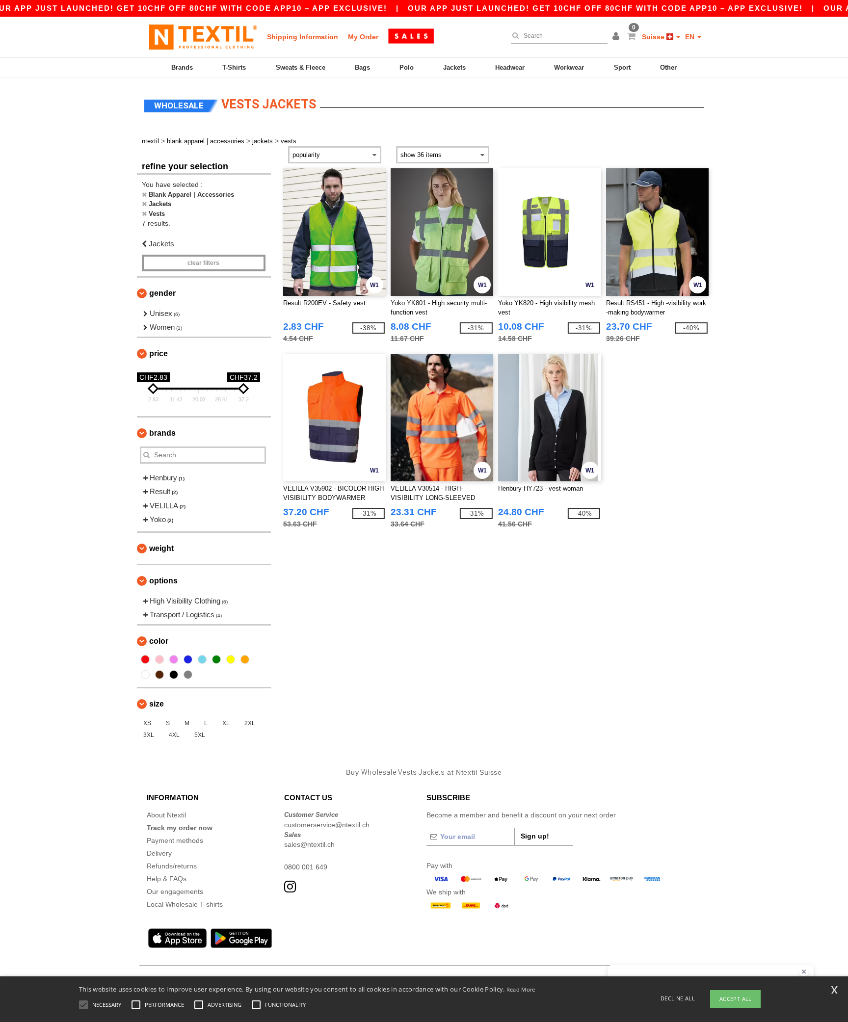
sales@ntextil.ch (309, 844)
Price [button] (158, 353)
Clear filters (203, 263)
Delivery (159, 853)
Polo (406, 67)
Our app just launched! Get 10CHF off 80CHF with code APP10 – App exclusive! (605, 8)
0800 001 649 (305, 867)
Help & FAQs (166, 879)
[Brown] (159, 674)
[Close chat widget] (804, 972)
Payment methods (175, 840)
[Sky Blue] (202, 659)
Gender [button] (162, 293)
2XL (249, 723)
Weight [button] (161, 548)
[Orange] (244, 659)
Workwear (569, 67)
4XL (174, 735)
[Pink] (159, 659)
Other (668, 67)
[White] (145, 674)
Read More (520, 989)
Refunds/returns (172, 866)
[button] (617, 37)
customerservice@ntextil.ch (327, 825)
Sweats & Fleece (300, 67)
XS (147, 723)
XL (226, 723)
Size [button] (156, 704)
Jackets (454, 67)
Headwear (510, 67)
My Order (363, 37)
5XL (199, 735)
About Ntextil (166, 815)
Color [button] (158, 641)
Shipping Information (302, 37)
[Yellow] (230, 659)
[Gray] (188, 674)
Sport (622, 67)
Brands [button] (162, 433)
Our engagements (175, 891)
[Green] (216, 659)
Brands (182, 67)
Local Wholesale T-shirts (185, 904)
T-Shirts (234, 67)
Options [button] (163, 581)
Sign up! (535, 836)
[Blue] (188, 659)
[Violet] (173, 659)
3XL (148, 735)
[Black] (173, 674)
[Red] (145, 659)
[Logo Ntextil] (203, 37)
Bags (362, 67)
